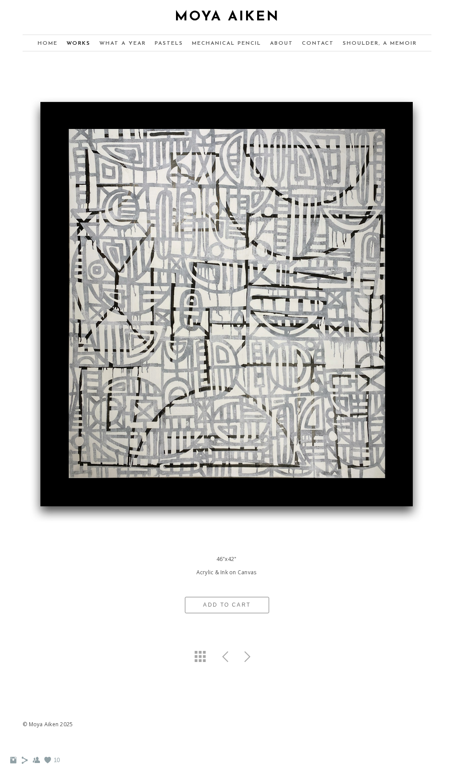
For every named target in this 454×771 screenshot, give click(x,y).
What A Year (122, 43)
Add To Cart (226, 605)
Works (78, 43)
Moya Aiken (227, 17)
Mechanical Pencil (226, 43)
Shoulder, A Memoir (380, 43)
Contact (318, 43)
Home (48, 43)
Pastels (169, 43)
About (281, 43)
